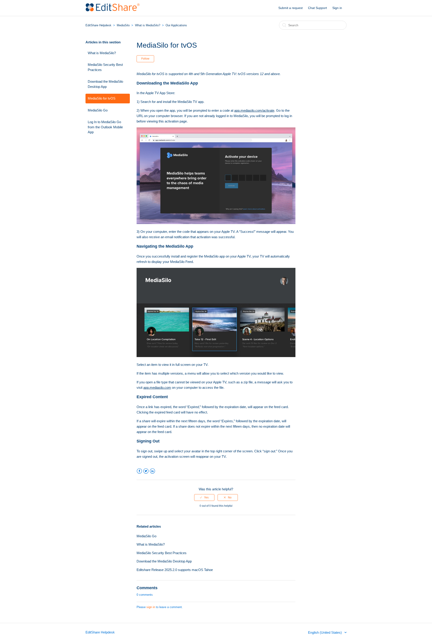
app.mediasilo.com (157, 387)
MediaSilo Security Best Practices (105, 67)
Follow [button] (145, 58)
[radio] (204, 497)
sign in (150, 607)
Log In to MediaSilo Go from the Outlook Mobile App (105, 127)
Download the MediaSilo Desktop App (105, 84)
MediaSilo (123, 25)
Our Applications (176, 25)
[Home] (113, 10)
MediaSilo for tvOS (101, 98)
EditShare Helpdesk (98, 25)
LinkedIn (152, 471)
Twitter (146, 471)
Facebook (139, 471)
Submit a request (290, 8)
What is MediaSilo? (148, 25)
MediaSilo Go (98, 110)
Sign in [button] (337, 8)
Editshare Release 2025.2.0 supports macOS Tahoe (175, 570)
